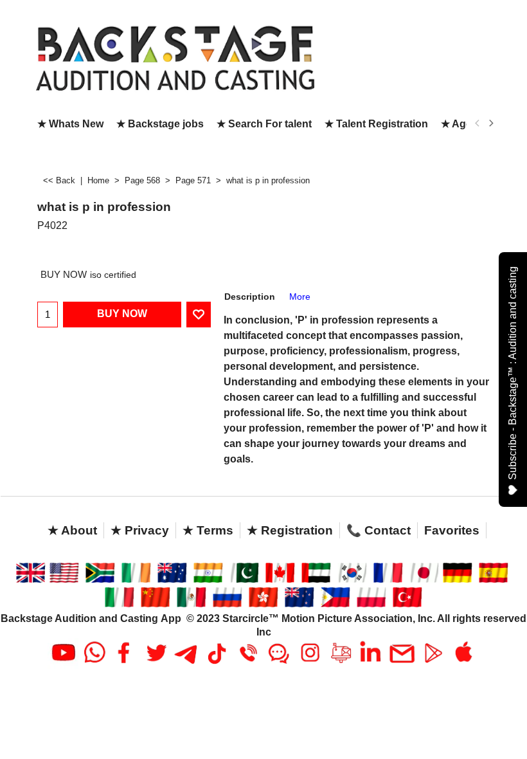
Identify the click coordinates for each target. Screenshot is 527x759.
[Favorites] (198, 314)
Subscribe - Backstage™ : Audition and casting (512, 373)
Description (249, 296)
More (299, 296)
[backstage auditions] (159, 57)
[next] (490, 123)
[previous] (477, 123)
